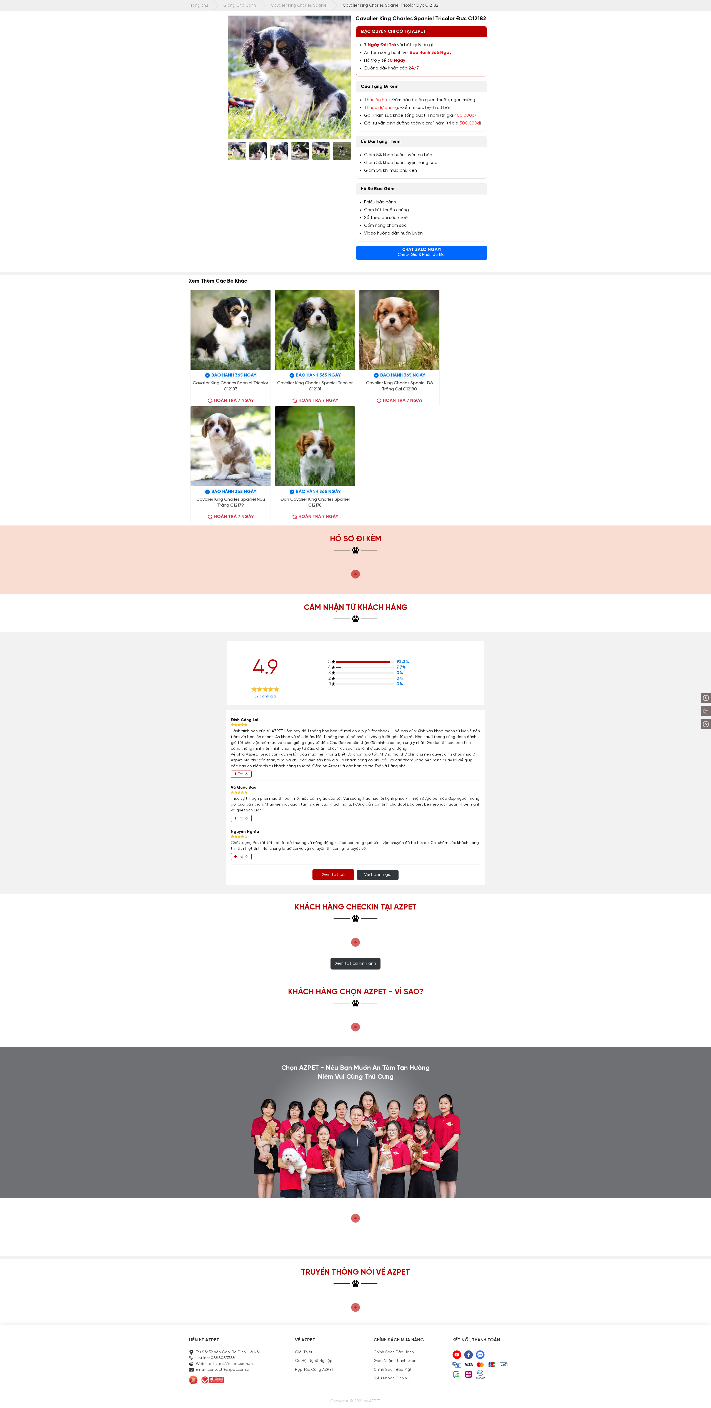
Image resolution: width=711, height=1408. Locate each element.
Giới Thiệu (304, 1352)
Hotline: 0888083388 (215, 1358)
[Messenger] (691, 724)
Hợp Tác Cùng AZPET (314, 1370)
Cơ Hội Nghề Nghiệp (313, 1361)
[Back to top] (701, 1398)
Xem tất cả (333, 875)
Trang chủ (198, 6)
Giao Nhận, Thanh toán (395, 1361)
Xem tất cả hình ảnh (355, 963)
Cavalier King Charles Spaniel (299, 6)
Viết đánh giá (378, 875)
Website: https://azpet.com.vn (224, 1364)
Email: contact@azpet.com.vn (223, 1370)
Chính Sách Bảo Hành (394, 1352)
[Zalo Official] (690, 711)
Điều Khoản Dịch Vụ (392, 1378)
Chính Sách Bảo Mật (393, 1370)
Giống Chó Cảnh (239, 6)
